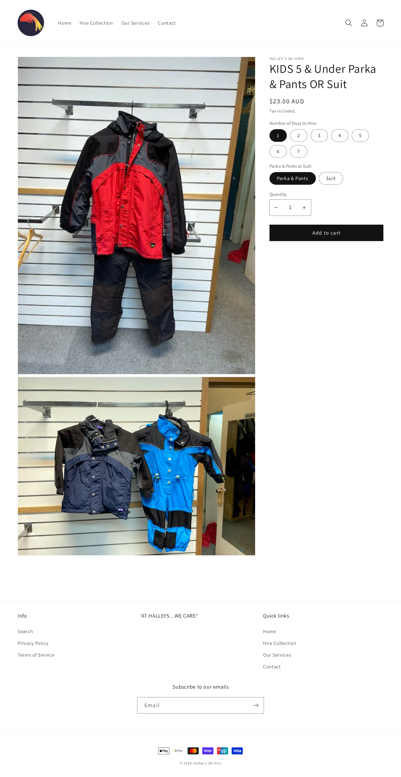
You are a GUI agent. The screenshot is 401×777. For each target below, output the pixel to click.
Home (269, 631)
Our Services (277, 655)
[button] (349, 23)
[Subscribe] (256, 705)
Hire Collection (279, 643)
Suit (331, 178)
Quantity (278, 194)
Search (25, 631)
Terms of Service (36, 655)
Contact (272, 666)
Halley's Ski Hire (207, 763)
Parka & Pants (293, 178)
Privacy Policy (33, 643)
